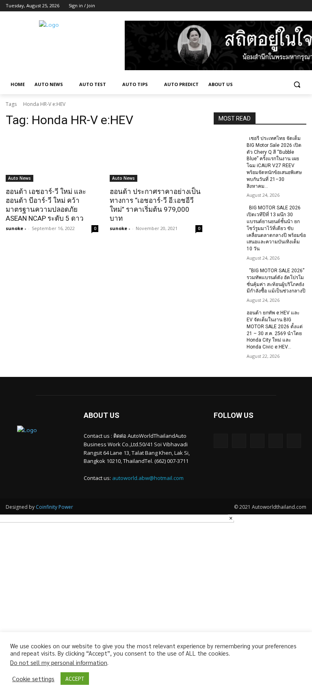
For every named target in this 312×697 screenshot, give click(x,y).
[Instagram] (268, 6)
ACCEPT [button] (74, 678)
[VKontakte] (294, 441)
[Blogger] (221, 441)
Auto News (19, 178)
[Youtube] (301, 6)
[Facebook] (256, 6)
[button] (296, 84)
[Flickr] (257, 441)
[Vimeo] (290, 6)
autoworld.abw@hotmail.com (148, 478)
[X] (279, 6)
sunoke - (16, 228)
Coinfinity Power (54, 506)
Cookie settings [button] (33, 678)
